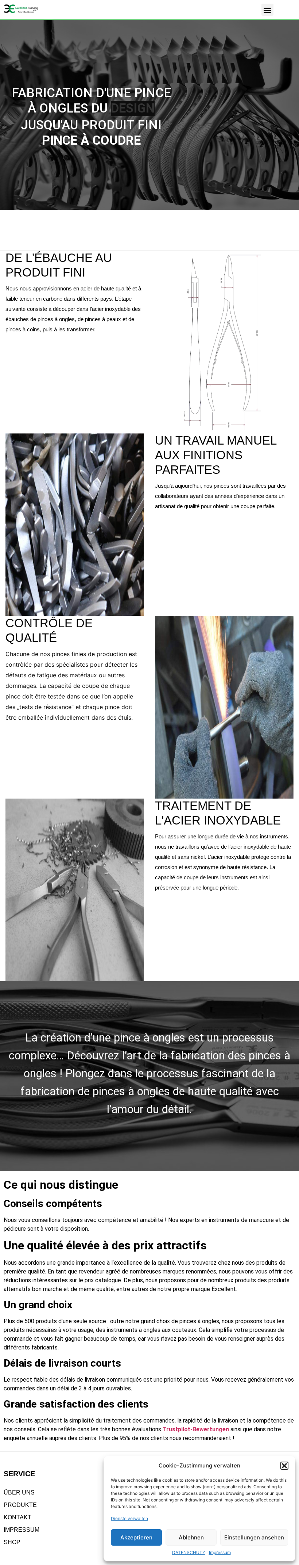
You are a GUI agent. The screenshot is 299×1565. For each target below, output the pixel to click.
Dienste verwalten (129, 1518)
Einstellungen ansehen (254, 1537)
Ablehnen (191, 1537)
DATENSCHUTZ (188, 1552)
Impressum (220, 1552)
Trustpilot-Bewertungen (196, 1429)
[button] (284, 1465)
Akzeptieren (136, 1537)
